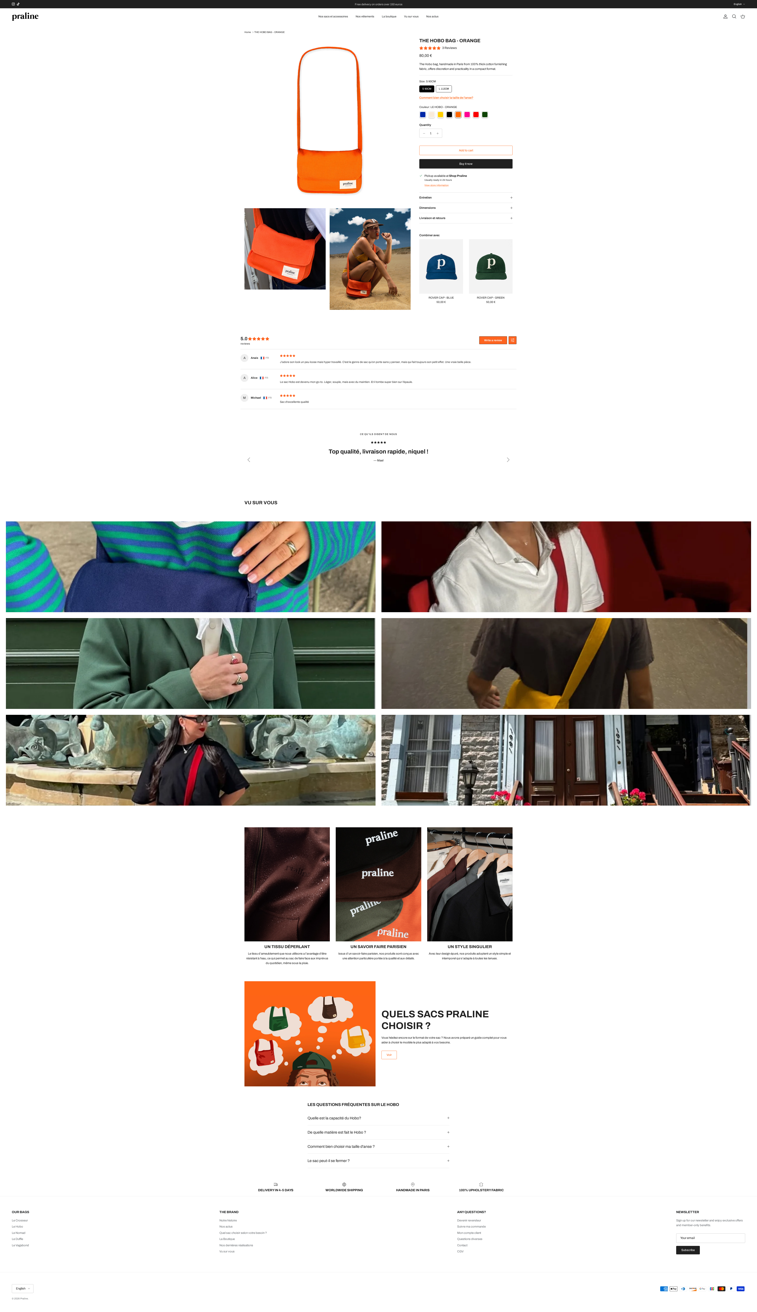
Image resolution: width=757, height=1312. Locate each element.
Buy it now (466, 163)
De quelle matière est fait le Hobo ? (337, 1132)
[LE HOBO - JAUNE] (440, 114)
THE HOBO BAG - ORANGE (269, 32)
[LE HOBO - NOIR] (449, 114)
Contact (462, 1245)
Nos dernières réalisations (236, 1245)
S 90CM (427, 88)
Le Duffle (17, 1239)
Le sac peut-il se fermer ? (329, 1161)
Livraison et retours (432, 218)
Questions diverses (469, 1239)
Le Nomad (18, 1232)
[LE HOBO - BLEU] (422, 114)
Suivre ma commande (471, 1226)
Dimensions (427, 208)
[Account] (725, 16)
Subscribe (688, 1250)
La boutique (389, 16)
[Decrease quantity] (423, 133)
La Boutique (227, 1239)
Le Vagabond (20, 1245)
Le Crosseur (20, 1220)
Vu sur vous (411, 16)
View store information (436, 185)
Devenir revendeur (469, 1220)
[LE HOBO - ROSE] (467, 114)
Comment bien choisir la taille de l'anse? (446, 97)
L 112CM (443, 88)
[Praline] (25, 16)
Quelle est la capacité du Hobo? (334, 1118)
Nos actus (432, 16)
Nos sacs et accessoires (333, 16)
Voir (389, 1054)
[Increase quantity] (438, 133)
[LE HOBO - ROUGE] (476, 114)
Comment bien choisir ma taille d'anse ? (341, 1146)
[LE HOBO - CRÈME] (431, 114)
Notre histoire (228, 1220)
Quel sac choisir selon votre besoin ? (243, 1232)
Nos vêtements (365, 16)
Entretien (425, 197)
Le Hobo (17, 1226)
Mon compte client (469, 1232)
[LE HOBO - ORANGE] (458, 114)
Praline (24, 1298)
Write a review (493, 340)
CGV (460, 1251)
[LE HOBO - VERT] (484, 114)
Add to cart (466, 150)
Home (247, 32)
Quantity (425, 125)
